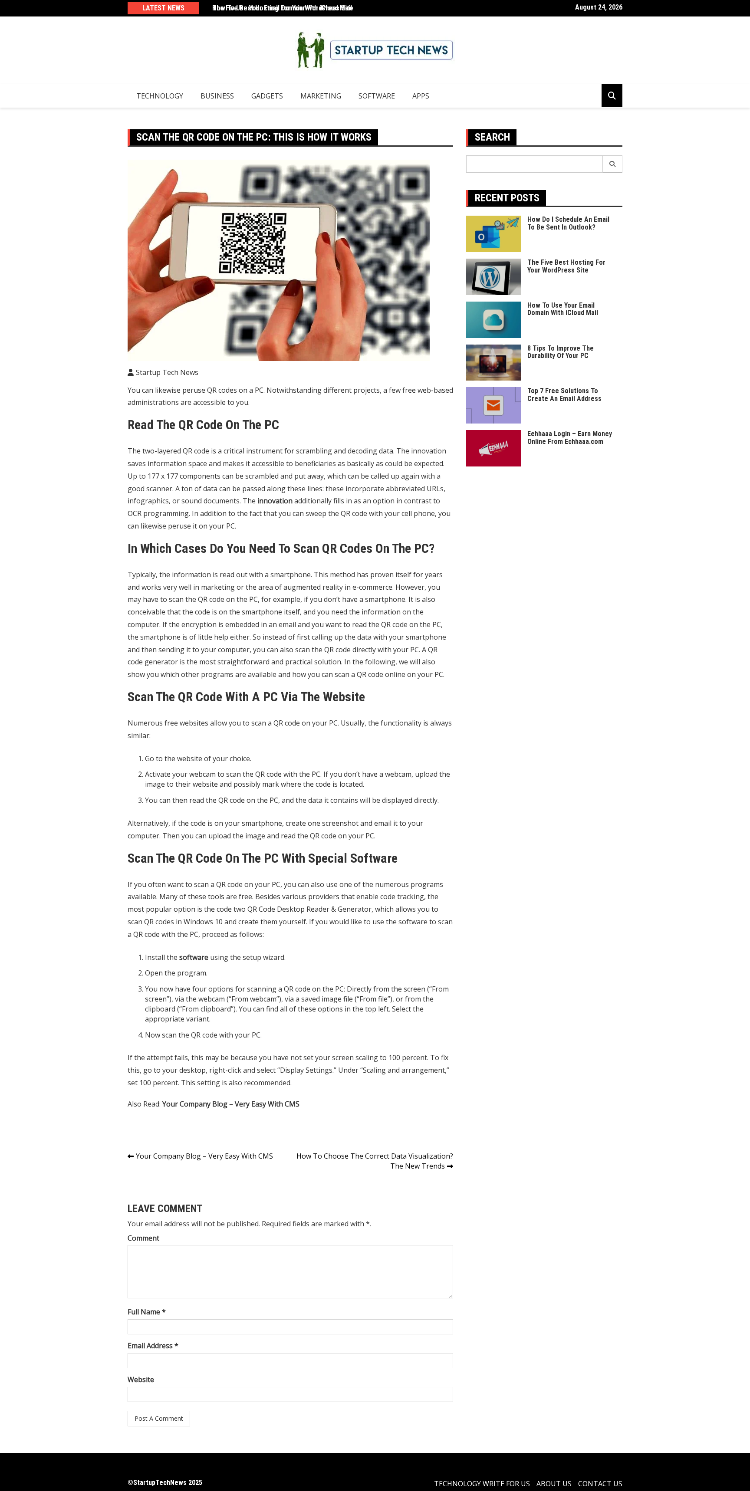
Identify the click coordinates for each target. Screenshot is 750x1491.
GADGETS (267, 96)
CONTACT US (600, 1483)
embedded (242, 624)
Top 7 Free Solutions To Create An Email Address (564, 395)
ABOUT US (554, 1483)
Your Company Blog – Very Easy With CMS (204, 1156)
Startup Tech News (167, 372)
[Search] (612, 164)
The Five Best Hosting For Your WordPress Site (282, 8)
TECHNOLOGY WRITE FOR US (482, 1483)
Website (141, 1379)
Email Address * (153, 1345)
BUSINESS (217, 96)
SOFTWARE (377, 96)
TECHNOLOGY (159, 96)
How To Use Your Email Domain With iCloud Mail (562, 309)
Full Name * (147, 1312)
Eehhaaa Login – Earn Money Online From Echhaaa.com (569, 438)
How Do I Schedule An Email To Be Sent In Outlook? (568, 223)
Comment (143, 1238)
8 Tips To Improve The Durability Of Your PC (560, 352)
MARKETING (320, 96)
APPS (420, 96)
